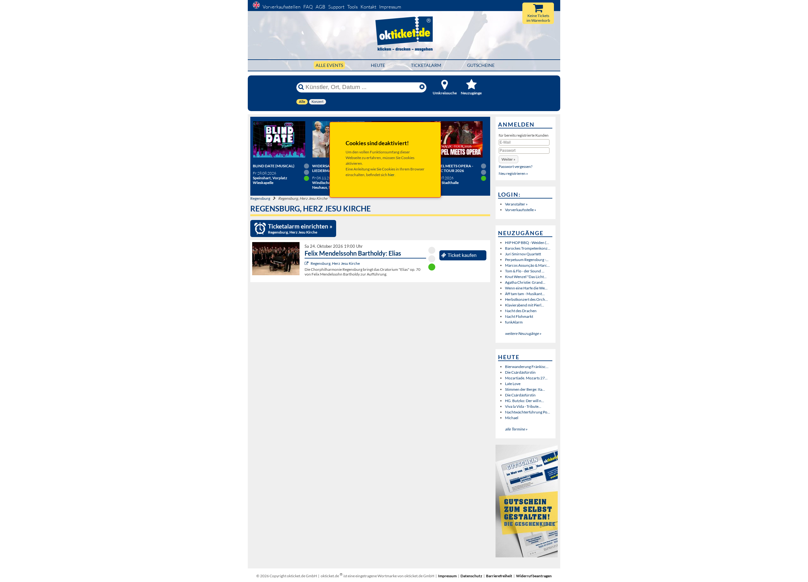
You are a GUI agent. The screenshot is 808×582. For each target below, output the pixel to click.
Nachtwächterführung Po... (527, 412)
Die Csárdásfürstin (520, 372)
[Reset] (422, 87)
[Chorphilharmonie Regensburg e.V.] (307, 263)
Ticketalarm (426, 65)
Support (336, 7)
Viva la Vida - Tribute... (523, 406)
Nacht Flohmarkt (519, 316)
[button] (508, 159)
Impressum (390, 7)
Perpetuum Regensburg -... (527, 259)
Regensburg (260, 198)
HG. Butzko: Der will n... (524, 400)
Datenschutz (471, 575)
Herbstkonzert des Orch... (526, 299)
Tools (352, 7)
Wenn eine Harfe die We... (526, 288)
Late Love (512, 383)
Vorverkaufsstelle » (520, 209)
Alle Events (329, 65)
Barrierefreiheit (499, 575)
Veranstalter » (516, 204)
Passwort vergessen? (515, 166)
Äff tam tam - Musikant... (525, 293)
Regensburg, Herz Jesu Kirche (335, 263)
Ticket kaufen (462, 255)
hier (391, 174)
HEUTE (378, 65)
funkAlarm (514, 322)
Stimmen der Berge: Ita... (525, 389)
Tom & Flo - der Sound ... (524, 271)
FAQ (308, 7)
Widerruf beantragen (534, 575)
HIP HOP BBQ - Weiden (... (527, 242)
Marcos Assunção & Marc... (527, 265)
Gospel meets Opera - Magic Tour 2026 (451, 168)
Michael (511, 417)
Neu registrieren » (513, 173)
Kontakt (368, 7)
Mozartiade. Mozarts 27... (526, 378)
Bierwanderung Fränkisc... (527, 366)
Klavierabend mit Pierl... (524, 305)
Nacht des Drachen (521, 310)
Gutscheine (481, 65)
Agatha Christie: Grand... (525, 282)
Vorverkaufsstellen (281, 7)
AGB (320, 7)
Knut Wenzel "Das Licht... (526, 276)
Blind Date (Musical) (273, 165)
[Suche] (301, 87)
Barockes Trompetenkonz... (527, 248)
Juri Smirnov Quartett (523, 254)
